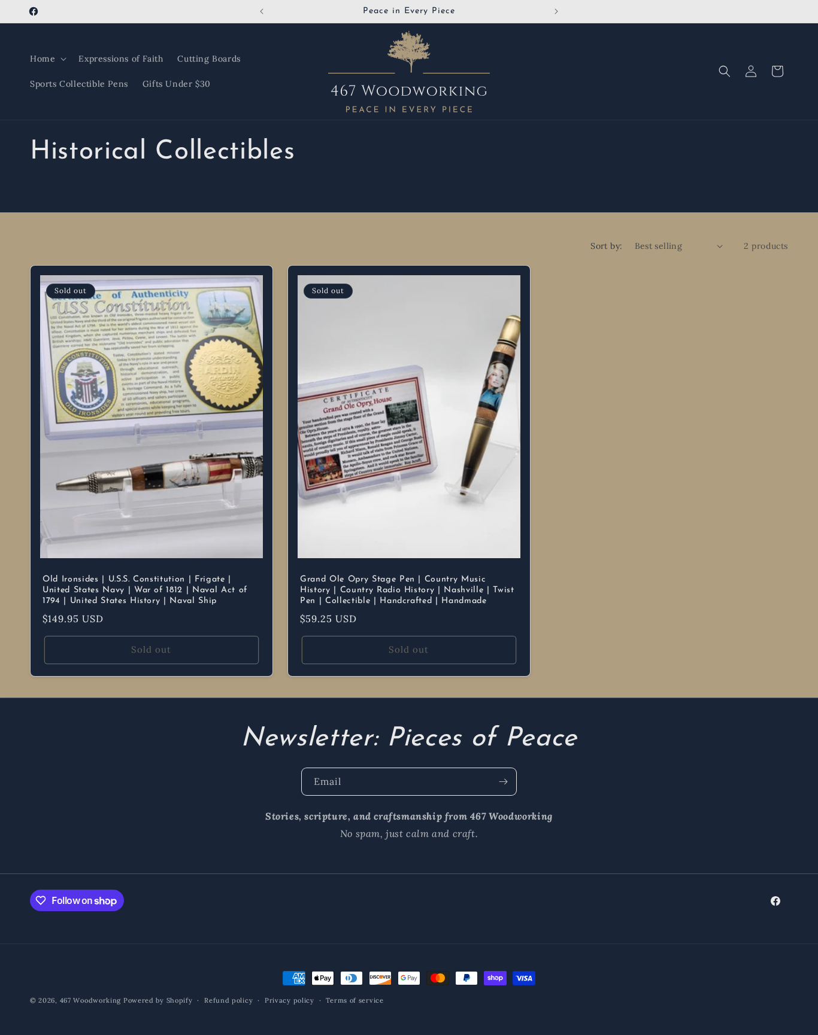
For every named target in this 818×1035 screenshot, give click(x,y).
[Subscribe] (503, 782)
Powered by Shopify (158, 1000)
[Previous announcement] (262, 11)
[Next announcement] (556, 11)
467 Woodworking (91, 1000)
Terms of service (354, 1000)
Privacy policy (289, 1000)
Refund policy (228, 1000)
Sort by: (606, 246)
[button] (47, 58)
